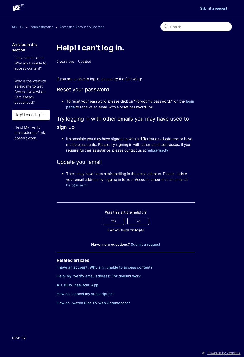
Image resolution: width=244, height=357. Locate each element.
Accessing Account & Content (81, 27)
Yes (113, 221)
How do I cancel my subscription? (86, 294)
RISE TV (18, 27)
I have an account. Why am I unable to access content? (30, 63)
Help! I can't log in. (30, 114)
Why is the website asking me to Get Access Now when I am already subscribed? (30, 92)
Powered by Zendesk (223, 353)
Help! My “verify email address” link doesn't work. (30, 132)
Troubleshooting (41, 27)
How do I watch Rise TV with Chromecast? (93, 303)
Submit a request (213, 8)
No (138, 221)
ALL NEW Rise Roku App (77, 285)
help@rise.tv (157, 150)
